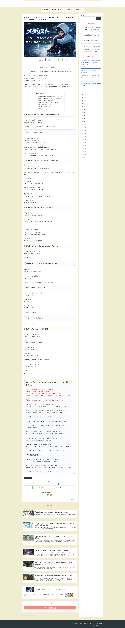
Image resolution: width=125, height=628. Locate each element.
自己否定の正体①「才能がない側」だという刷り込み (50, 96)
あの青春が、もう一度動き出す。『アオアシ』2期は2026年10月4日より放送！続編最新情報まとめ (91, 36)
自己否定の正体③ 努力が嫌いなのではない (48, 100)
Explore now (87, 77)
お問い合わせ (99, 623)
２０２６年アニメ (28, 477)
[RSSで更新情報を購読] (51, 495)
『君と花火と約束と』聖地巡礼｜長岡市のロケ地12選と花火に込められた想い (91, 41)
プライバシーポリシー (83, 623)
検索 (82, 15)
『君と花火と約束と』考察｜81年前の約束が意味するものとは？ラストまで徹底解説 (91, 50)
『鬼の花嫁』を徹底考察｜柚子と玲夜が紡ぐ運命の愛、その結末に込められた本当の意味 (91, 45)
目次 (39, 93)
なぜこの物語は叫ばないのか (44, 104)
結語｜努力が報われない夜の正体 (45, 106)
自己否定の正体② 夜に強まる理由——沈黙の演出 (49, 98)
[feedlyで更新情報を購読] (48, 495)
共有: (40, 108)
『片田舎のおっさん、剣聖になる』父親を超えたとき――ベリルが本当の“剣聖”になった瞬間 (91, 29)
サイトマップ (92, 623)
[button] (67, 59)
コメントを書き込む (49, 608)
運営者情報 (75, 623)
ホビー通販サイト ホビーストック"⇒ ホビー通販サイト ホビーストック (45, 417)
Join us (84, 72)
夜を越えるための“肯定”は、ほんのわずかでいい (49, 102)
